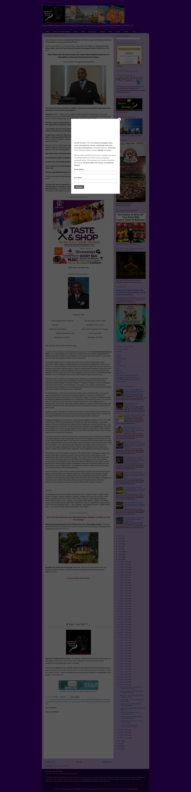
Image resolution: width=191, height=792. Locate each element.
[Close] (119, 119)
